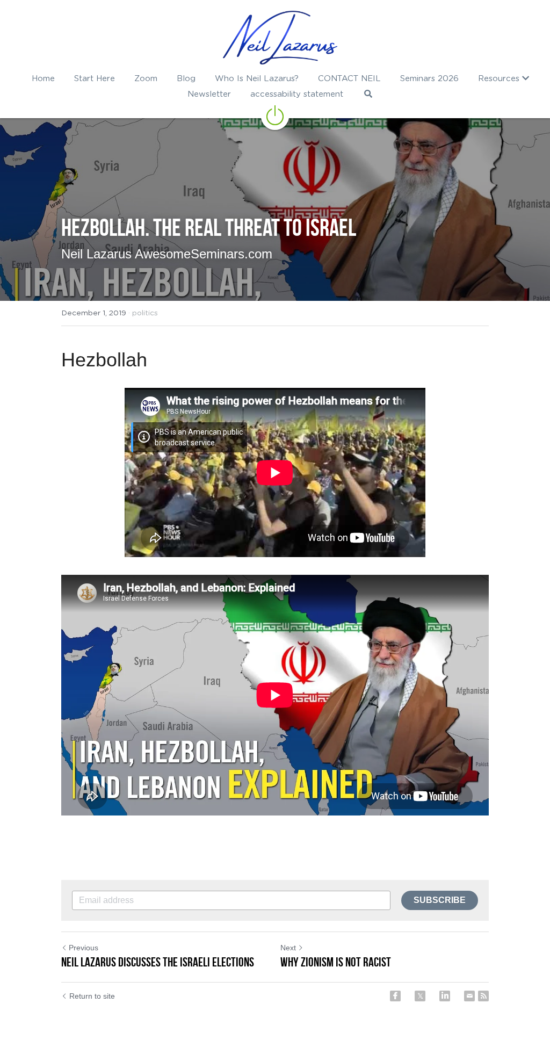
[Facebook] (395, 996)
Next (288, 947)
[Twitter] (420, 996)
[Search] (368, 93)
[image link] (280, 37)
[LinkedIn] (444, 996)
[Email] (469, 996)
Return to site (92, 996)
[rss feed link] (483, 996)
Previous (83, 947)
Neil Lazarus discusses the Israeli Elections (157, 962)
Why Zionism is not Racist (335, 962)
